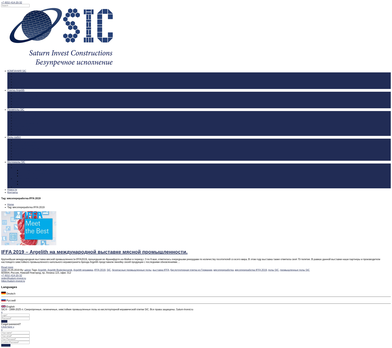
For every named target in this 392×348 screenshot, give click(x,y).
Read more (7, 267)
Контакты (12, 192)
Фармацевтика (21, 129)
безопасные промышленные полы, (132, 270)
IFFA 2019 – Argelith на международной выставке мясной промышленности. (94, 252)
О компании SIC (22, 73)
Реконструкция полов (25, 142)
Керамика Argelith (23, 93)
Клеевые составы (23, 187)
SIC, (109, 270)
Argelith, (42, 270)
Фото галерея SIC (23, 87)
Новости (12, 189)
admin (27, 270)
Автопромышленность (26, 131)
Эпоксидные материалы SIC (29, 164)
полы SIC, (273, 270)
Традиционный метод (25, 140)
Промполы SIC (15, 109)
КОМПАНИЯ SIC (16, 71)
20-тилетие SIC (22, 76)
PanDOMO (19, 159)
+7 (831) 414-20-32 (11, 2)
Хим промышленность (26, 126)
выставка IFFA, (161, 270)
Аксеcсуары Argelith (24, 107)
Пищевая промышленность (29, 112)
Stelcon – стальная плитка (34, 184)
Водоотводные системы (27, 148)
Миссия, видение (23, 79)
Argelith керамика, (83, 270)
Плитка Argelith (15, 90)
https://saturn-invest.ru (13, 281)
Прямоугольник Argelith (26, 98)
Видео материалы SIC (26, 84)
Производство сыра (24, 115)
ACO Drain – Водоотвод (33, 170)
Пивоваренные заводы (26, 118)
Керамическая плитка (25, 178)
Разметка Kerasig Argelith (27, 104)
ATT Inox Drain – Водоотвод (35, 173)
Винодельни (20, 120)
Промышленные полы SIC (28, 82)
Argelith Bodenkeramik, (60, 270)
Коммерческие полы (25, 134)
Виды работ (14, 137)
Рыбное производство (26, 123)
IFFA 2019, (100, 270)
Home (10, 204)
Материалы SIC (16, 162)
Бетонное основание (25, 145)
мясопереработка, (223, 270)
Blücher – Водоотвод (31, 176)
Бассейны (19, 156)
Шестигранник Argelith (26, 95)
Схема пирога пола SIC (26, 153)
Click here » (7, 327)
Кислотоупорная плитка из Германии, (191, 270)
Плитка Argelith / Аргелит (34, 181)
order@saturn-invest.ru (13, 278)
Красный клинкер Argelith (27, 101)
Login (4, 321)
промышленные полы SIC (295, 270)
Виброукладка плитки (25, 151)
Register (5, 345)
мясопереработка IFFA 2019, (251, 270)
